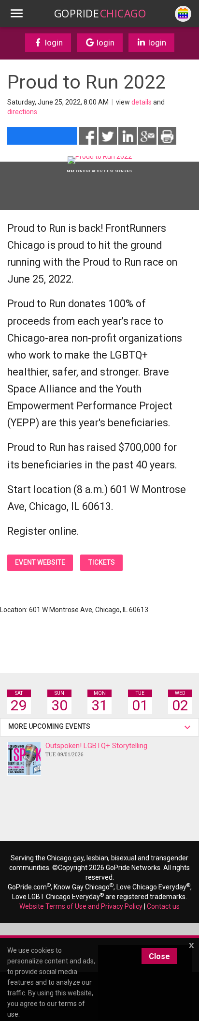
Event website (40, 562)
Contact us (163, 906)
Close (159, 956)
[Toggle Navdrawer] (16, 13)
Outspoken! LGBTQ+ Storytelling (96, 749)
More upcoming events (50, 726)
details (141, 102)
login (53, 42)
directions (22, 112)
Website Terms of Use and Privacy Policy (80, 906)
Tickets (101, 562)
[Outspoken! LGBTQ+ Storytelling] (24, 759)
